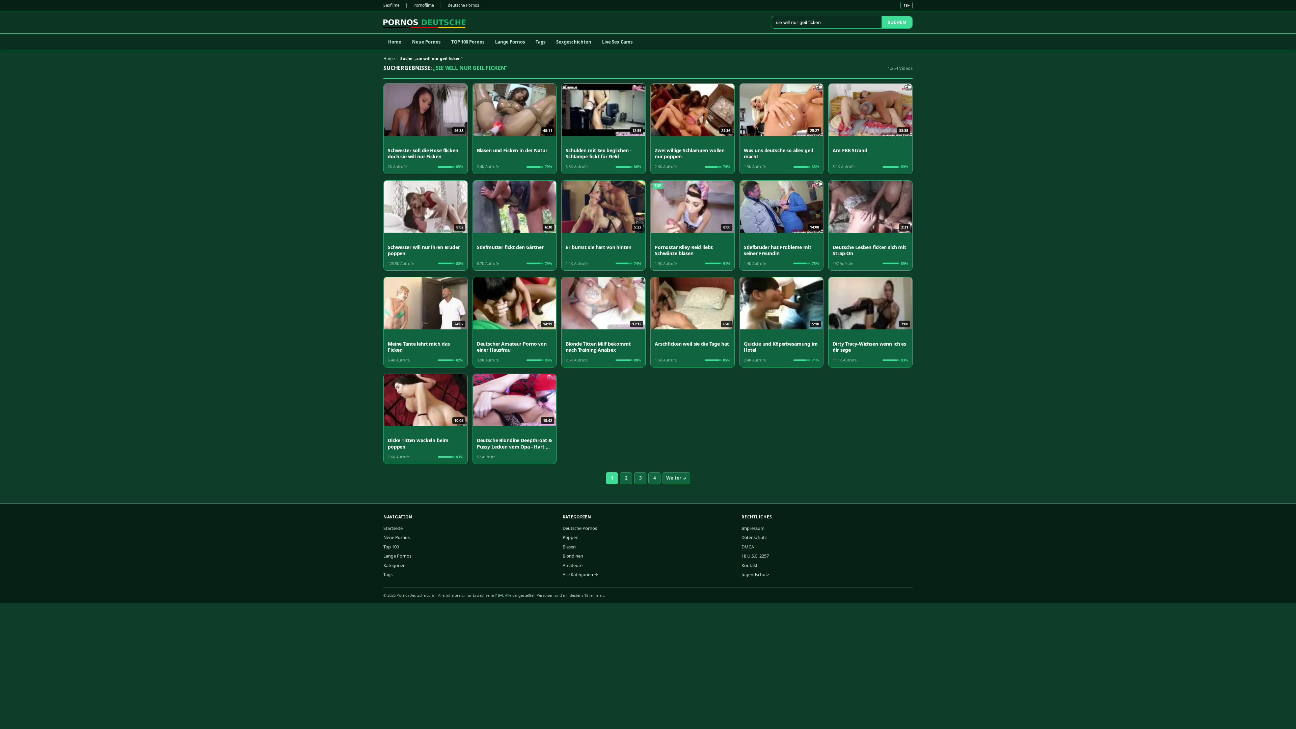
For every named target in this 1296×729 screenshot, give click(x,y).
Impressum (752, 528)
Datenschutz (754, 537)
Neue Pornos (426, 42)
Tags (540, 42)
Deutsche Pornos (580, 528)
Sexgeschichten (573, 42)
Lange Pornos (510, 42)
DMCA (747, 547)
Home (394, 42)
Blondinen (573, 556)
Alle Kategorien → (580, 574)
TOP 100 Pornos (467, 42)
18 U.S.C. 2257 (755, 556)
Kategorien (394, 565)
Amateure (573, 565)
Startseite (393, 528)
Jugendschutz (755, 574)
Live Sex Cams (617, 42)
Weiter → (676, 478)
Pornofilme (423, 5)
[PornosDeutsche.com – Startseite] (424, 22)
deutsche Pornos (463, 5)
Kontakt (749, 565)
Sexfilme (391, 5)
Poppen (570, 537)
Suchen (897, 22)
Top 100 (391, 547)
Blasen (569, 547)
